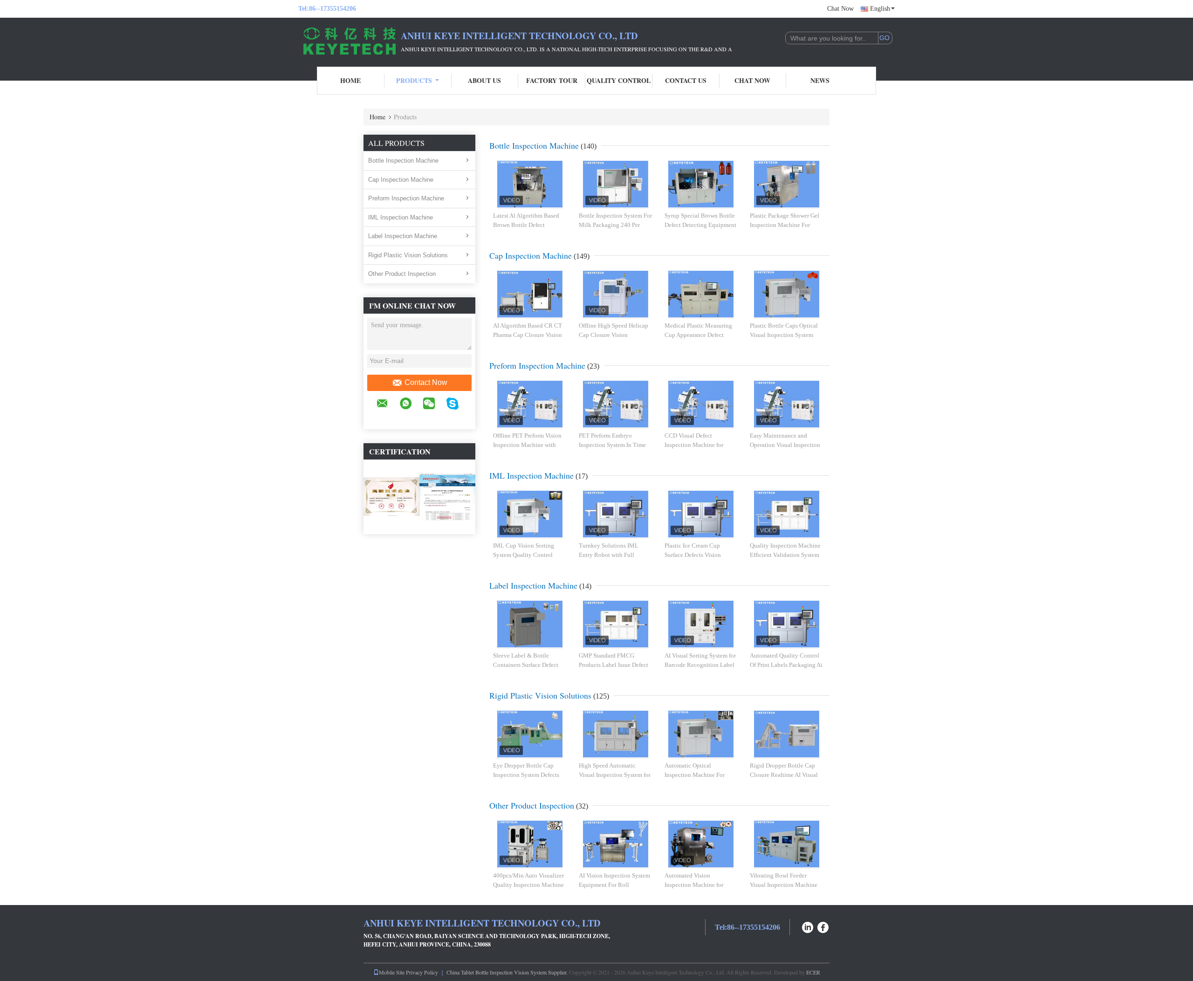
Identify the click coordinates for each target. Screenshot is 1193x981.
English (880, 8)
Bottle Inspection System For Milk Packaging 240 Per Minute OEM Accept (615, 224)
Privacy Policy (422, 972)
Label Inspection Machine (402, 236)
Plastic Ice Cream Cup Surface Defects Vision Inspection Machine (693, 554)
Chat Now (840, 8)
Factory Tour (551, 80)
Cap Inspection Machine (400, 179)
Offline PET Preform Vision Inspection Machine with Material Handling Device (527, 444)
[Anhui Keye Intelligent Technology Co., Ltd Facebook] (823, 926)
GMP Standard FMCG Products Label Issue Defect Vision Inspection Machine (613, 664)
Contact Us (685, 80)
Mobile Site (392, 972)
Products (414, 80)
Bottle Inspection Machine (403, 160)
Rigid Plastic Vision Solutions (408, 255)
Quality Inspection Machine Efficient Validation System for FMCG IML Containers (785, 554)
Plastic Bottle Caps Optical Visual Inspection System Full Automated (784, 334)
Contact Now (426, 382)
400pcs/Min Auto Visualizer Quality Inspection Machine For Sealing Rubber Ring (528, 884)
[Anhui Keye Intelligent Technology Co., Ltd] (349, 41)
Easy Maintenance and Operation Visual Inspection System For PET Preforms (785, 444)
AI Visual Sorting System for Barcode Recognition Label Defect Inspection (700, 664)
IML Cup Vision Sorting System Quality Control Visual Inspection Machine (527, 554)
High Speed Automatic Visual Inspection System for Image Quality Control (615, 774)
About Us (484, 80)
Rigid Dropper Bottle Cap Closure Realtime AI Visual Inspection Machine (784, 774)
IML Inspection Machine (400, 217)
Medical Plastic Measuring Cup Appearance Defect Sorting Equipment (698, 334)
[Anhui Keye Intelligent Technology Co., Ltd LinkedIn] (808, 926)
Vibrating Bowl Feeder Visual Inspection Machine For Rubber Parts (783, 884)
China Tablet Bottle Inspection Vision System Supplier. (507, 972)
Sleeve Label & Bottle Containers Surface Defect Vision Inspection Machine (527, 664)
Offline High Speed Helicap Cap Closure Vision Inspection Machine (613, 334)
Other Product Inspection (402, 273)
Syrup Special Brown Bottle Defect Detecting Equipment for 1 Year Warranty (700, 224)
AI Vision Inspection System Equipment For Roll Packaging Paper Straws (614, 884)
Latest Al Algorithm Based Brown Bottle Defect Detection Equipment (526, 224)
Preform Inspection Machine (406, 198)
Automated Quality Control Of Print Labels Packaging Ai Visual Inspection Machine (786, 664)
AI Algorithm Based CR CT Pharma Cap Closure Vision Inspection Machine (527, 334)
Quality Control (619, 80)
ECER (813, 972)
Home (350, 80)
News (820, 80)
